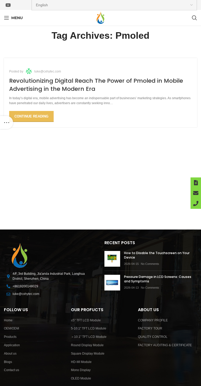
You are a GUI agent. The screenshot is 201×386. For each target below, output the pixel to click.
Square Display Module (87, 353)
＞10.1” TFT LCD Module (89, 337)
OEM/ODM (11, 328)
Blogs (8, 362)
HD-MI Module (81, 362)
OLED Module (81, 378)
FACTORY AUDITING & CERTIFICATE (165, 345)
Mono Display (81, 370)
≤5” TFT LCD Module (86, 320)
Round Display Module (87, 345)
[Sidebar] (6, 122)
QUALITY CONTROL (153, 337)
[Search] (194, 18)
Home (8, 320)
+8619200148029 (25, 286)
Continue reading (31, 116)
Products (10, 337)
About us (10, 353)
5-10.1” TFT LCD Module (88, 328)
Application (12, 345)
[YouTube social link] (8, 5)
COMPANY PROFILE (153, 320)
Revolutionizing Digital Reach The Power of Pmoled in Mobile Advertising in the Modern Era (96, 85)
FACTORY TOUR (150, 328)
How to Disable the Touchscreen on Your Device (156, 255)
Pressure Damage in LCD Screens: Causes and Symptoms (157, 279)
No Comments (150, 263)
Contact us (11, 370)
